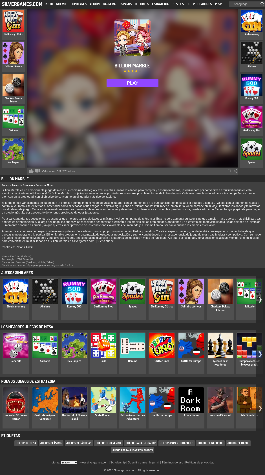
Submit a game (137, 462)
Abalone (45, 306)
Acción (95, 4)
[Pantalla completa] (229, 171)
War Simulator (249, 415)
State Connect (103, 415)
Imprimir (154, 462)
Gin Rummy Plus (103, 306)
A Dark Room (191, 415)
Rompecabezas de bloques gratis (249, 362)
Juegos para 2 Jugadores (176, 443)
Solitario (249, 306)
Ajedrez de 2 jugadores (220, 362)
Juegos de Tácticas (78, 443)
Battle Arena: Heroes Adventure (132, 417)
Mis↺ (219, 4)
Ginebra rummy (16, 306)
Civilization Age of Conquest (45, 417)
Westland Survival (220, 415)
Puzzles (178, 4)
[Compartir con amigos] (235, 171)
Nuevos (61, 4)
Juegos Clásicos (51, 443)
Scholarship (118, 462)
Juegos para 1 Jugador (141, 443)
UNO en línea (161, 361)
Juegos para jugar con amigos (132, 450)
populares (78, 4)
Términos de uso (172, 462)
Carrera (109, 4)
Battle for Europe (191, 361)
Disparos (125, 4)
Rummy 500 (74, 306)
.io (188, 4)
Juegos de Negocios (210, 443)
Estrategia (160, 4)
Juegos (5, 185)
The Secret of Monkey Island (74, 417)
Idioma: (56, 462)
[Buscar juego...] (262, 4)
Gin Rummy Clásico (162, 306)
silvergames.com (22, 4)
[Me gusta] (31, 171)
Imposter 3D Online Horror (16, 417)
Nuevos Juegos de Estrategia (28, 381)
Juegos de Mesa (44, 185)
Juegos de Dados (238, 443)
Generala (16, 361)
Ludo (103, 361)
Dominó (132, 361)
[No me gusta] (37, 171)
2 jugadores (202, 4)
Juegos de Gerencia (108, 443)
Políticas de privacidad (199, 462)
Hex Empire (74, 361)
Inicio (49, 4)
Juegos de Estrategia (23, 185)
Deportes (142, 4)
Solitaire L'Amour (191, 306)
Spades (133, 306)
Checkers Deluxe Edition (220, 308)
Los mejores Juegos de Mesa (27, 326)
